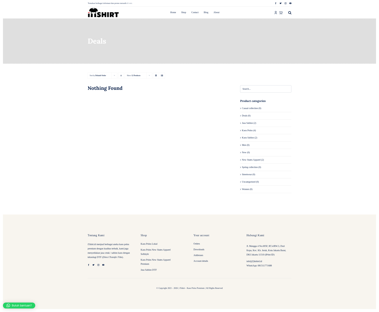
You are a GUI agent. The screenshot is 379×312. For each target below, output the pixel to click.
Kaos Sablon (248, 137)
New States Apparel (251, 160)
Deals (244, 115)
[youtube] (290, 3)
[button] (289, 12)
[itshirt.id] (103, 8)
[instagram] (285, 3)
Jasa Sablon (247, 123)
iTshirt (182, 288)
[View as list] (162, 75)
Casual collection (250, 108)
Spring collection (250, 167)
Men (244, 145)
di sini (129, 3)
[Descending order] (121, 76)
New (244, 152)
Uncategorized (249, 182)
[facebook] (276, 3)
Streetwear (247, 174)
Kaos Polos (247, 130)
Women (245, 189)
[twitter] (281, 3)
